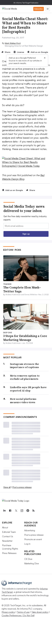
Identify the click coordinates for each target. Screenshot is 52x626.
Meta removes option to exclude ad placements (25, 377)
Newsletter (7, 540)
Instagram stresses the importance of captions (24, 365)
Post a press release (22, 487)
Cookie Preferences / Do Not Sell (18, 615)
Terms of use (23, 612)
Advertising (29, 530)
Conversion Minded (27, 111)
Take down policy (39, 612)
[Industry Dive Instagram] (22, 511)
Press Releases (9, 553)
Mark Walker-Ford (13, 43)
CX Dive (28, 559)
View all (7, 487)
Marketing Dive (31, 563)
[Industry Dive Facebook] (10, 511)
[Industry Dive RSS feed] (33, 511)
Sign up (26, 234)
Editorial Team (9, 532)
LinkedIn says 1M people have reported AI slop (28, 389)
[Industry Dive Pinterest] (28, 511)
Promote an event (33, 539)
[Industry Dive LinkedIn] (4, 511)
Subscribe (38, 9)
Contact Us (7, 536)
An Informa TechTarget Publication (26, 3)
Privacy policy (8, 612)
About (5, 527)
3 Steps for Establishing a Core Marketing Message (25, 338)
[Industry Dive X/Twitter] (16, 511)
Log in (27, 543)
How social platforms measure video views (23, 400)
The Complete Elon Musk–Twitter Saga (22, 289)
